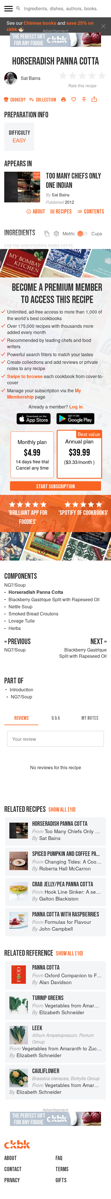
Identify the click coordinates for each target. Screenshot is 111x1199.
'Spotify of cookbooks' (83, 513)
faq (59, 1158)
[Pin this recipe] (84, 99)
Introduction (21, 689)
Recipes (64, 211)
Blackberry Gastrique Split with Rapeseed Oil (54, 599)
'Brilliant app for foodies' (27, 517)
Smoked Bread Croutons (33, 613)
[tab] (21, 718)
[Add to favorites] (74, 99)
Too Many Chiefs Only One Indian (73, 180)
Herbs (15, 628)
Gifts (61, 1180)
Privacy (12, 1180)
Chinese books (40, 23)
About (39, 211)
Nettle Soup (20, 606)
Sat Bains (30, 78)
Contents (94, 211)
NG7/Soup (15, 585)
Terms (62, 1169)
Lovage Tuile (22, 620)
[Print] (63, 99)
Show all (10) (61, 809)
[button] (18, 8)
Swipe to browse (25, 376)
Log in (76, 407)
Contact (13, 1169)
